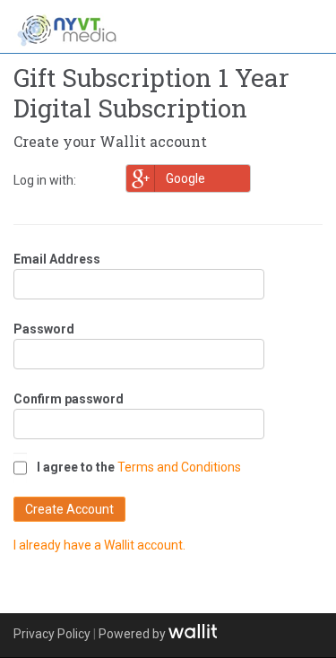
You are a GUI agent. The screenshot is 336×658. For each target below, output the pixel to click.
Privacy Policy (51, 634)
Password (43, 329)
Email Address (56, 259)
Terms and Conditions (179, 467)
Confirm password (68, 399)
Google (185, 178)
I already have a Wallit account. (99, 545)
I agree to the (76, 467)
